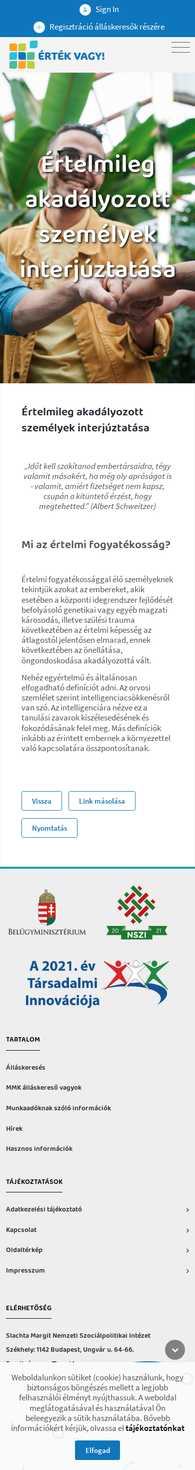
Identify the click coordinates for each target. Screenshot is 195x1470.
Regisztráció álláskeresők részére (106, 26)
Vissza (42, 801)
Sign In (106, 9)
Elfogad (98, 1450)
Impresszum (25, 1271)
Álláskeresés (26, 1068)
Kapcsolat (21, 1230)
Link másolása (102, 801)
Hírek (14, 1129)
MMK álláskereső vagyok (44, 1088)
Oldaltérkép (24, 1250)
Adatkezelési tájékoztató (44, 1209)
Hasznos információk (39, 1149)
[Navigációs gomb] (180, 47)
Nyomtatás (49, 828)
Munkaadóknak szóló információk (58, 1108)
